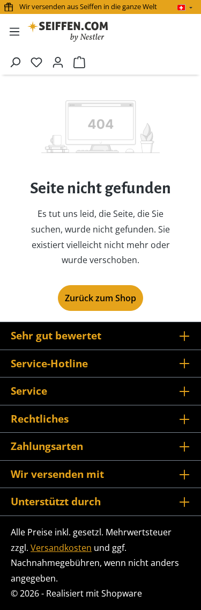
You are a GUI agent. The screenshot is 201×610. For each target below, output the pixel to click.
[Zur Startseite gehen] (67, 31)
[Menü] (14, 31)
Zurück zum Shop (100, 298)
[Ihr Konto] (58, 62)
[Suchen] (15, 62)
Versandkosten (61, 548)
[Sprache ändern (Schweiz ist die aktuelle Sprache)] (184, 7)
